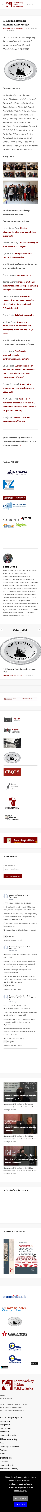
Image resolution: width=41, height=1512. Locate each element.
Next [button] (34, 1256)
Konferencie (5, 1431)
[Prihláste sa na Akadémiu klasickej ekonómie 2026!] (20, 651)
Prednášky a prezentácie (9, 1447)
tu (20, 445)
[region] (20, 1256)
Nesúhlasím (20, 1498)
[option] (20, 658)
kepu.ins (12, 1038)
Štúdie (2, 1453)
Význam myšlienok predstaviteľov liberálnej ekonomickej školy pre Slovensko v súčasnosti (20, 285)
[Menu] (2, 5)
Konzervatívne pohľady (9, 1468)
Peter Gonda (9, 30)
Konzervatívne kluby (8, 1435)
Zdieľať (20, 940)
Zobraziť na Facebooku (10, 940)
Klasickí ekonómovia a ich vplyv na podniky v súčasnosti (19, 232)
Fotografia (10, 936)
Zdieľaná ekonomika (24, 315)
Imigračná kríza (24, 275)
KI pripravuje (5, 1425)
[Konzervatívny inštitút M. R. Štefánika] (15, 7)
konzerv (26, 930)
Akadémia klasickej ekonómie (13, 28)
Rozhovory (4, 1450)
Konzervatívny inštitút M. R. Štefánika (19, 896)
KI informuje (5, 1421)
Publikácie (4, 1462)
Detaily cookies (14, 1487)
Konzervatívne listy (7, 1465)
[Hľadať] (38, 5)
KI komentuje (5, 1428)
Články (2, 1443)
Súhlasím (20, 1504)
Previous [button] (6, 1256)
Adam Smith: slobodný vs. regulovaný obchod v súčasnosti (18, 388)
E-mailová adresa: (9, 866)
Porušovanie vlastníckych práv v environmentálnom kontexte (16, 355)
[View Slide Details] (27, 1256)
